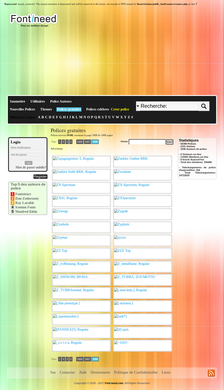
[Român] (184, 97)
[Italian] (185, 97)
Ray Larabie (24, 203)
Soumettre (17, 101)
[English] (181, 97)
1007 (87, 141)
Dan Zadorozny (27, 198)
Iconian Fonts (25, 207)
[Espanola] (186, 97)
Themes (46, 109)
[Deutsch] (183, 97)
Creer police (120, 109)
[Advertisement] (112, 62)
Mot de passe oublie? (31, 167)
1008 (95, 141)
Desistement (100, 372)
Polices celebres (97, 109)
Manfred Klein (26, 211)
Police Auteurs (61, 101)
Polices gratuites (69, 109)
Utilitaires (37, 101)
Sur (53, 372)
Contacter (67, 372)
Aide (83, 372)
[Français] (182, 97)
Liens (166, 372)
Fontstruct (23, 194)
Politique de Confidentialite (136, 372)
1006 (79, 141)
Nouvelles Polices (22, 109)
